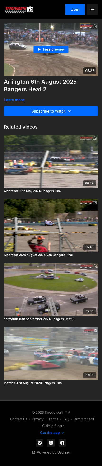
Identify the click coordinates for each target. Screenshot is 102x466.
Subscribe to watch (49, 111)
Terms (53, 419)
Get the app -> (52, 433)
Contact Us (18, 419)
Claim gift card (53, 426)
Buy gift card (84, 419)
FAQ (66, 419)
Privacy (38, 419)
